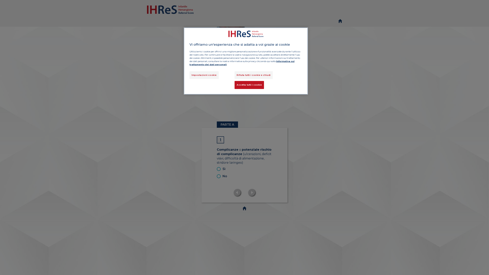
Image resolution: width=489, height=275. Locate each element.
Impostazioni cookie (204, 75)
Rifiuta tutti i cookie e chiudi (254, 75)
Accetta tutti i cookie (249, 84)
